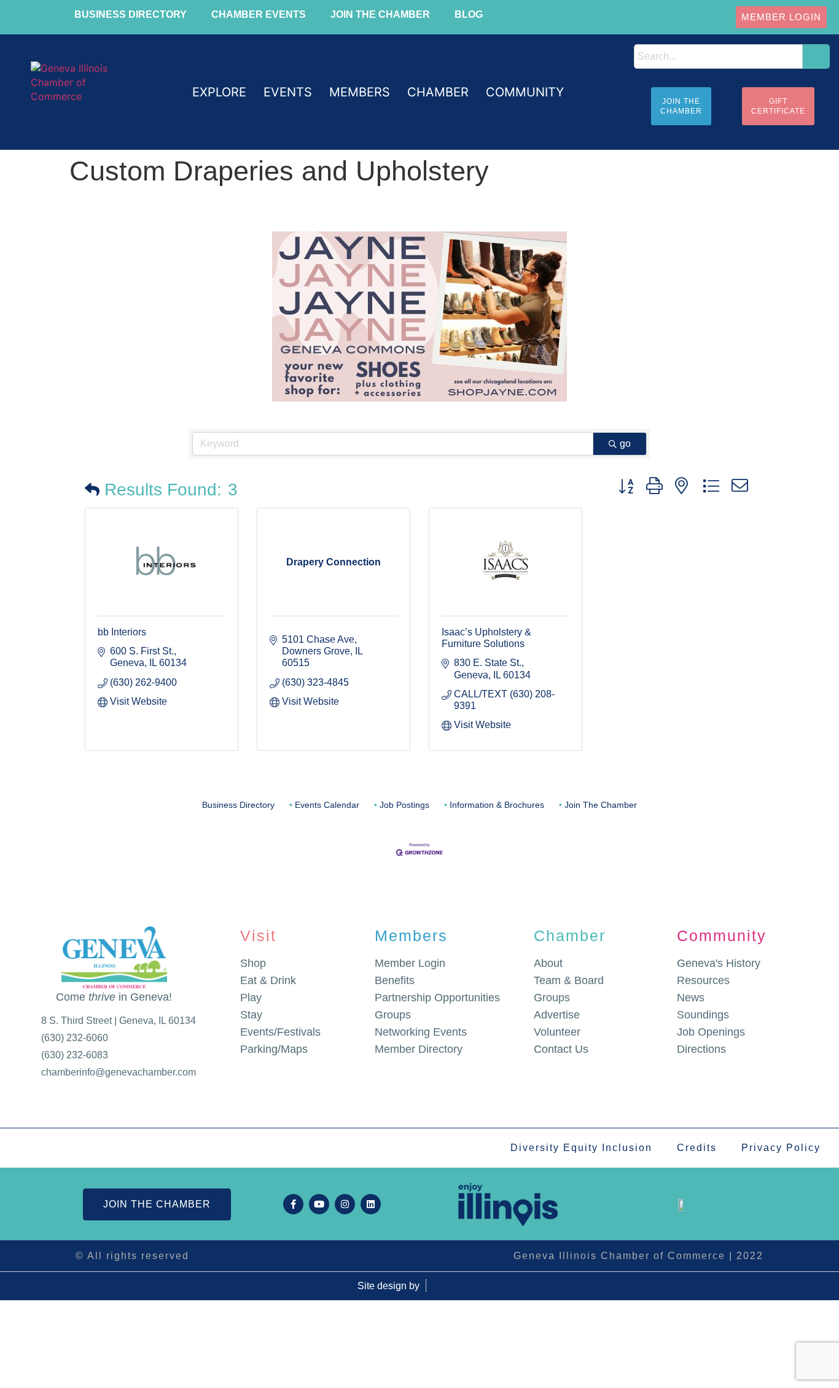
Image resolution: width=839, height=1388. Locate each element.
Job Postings (404, 805)
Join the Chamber (380, 14)
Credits (697, 1147)
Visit (258, 935)
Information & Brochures (497, 805)
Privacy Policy (781, 1147)
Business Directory (130, 14)
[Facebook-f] (293, 1204)
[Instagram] (345, 1204)
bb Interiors (122, 632)
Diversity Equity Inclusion (581, 1147)
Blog (469, 14)
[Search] (816, 56)
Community (722, 935)
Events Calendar (327, 805)
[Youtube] (319, 1204)
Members (411, 935)
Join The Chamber (600, 805)
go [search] (625, 443)
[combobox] (718, 56)
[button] (219, 92)
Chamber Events (258, 14)
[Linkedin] (371, 1204)
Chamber (570, 935)
